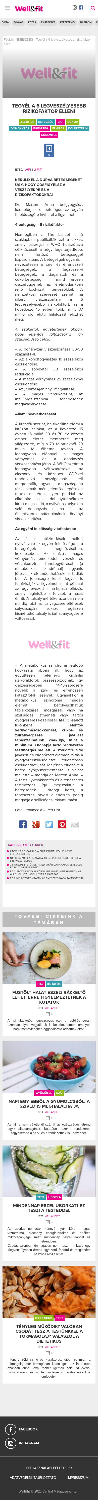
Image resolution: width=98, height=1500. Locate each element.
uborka (54, 1197)
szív (59, 1093)
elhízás (58, 128)
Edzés (32, 22)
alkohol (27, 122)
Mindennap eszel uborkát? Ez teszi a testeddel (49, 1208)
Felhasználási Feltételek (49, 1468)
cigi (60, 122)
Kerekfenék (67, 22)
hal (40, 984)
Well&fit (33, 170)
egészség (40, 128)
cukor (72, 122)
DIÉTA (5, 22)
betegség (46, 122)
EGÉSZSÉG (25, 40)
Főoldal (9, 40)
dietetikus (43, 1318)
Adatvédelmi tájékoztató (33, 1478)
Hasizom (85, 22)
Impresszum (77, 1478)
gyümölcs (44, 1093)
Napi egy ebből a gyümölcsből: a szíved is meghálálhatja (49, 1104)
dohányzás (20, 128)
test (40, 1197)
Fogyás (18, 22)
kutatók (54, 984)
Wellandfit (52, 1008)
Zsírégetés (48, 22)
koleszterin (78, 128)
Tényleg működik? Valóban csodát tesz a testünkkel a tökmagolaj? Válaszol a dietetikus (49, 1334)
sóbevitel (49, 135)
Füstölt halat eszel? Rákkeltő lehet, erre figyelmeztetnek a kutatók (49, 997)
